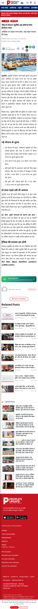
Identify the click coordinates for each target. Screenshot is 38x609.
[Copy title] (27, 50)
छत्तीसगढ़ (13, 8)
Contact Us (14, 577)
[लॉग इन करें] (31, 2)
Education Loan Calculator (10, 563)
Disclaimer (6, 580)
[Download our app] (34, 3)
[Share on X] (27, 47)
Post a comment (20, 299)
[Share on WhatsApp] (30, 47)
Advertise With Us (17, 580)
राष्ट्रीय (20, 8)
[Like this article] (18, 49)
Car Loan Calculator (8, 559)
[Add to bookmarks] (23, 49)
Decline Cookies (23, 607)
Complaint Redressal (10, 584)
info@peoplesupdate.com (10, 596)
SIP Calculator (6, 552)
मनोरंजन (26, 8)
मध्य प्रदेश (4, 8)
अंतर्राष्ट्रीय (34, 8)
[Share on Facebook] (33, 47)
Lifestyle (4, 531)
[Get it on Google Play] (21, 517)
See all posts (32, 289)
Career (32, 577)
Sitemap (21, 584)
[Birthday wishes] (22, 2)
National (4, 541)
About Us (6, 577)
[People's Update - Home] (13, 2)
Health (4, 545)
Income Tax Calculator (9, 566)
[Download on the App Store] (9, 517)
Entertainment (6, 538)
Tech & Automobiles (8, 534)
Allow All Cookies (14, 607)
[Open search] (27, 3)
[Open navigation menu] (3, 3)
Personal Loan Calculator (10, 555)
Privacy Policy (23, 577)
